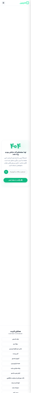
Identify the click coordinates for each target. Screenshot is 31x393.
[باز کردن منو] (3, 3)
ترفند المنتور (15, 339)
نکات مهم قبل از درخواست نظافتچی (15, 378)
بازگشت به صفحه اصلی (15, 180)
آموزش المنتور (15, 359)
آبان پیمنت (15, 354)
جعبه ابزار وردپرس (15, 364)
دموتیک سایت (15, 388)
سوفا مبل (15, 344)
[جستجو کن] (6, 172)
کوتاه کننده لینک (15, 383)
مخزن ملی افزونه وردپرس (15, 349)
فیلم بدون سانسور (15, 373)
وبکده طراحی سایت (15, 368)
